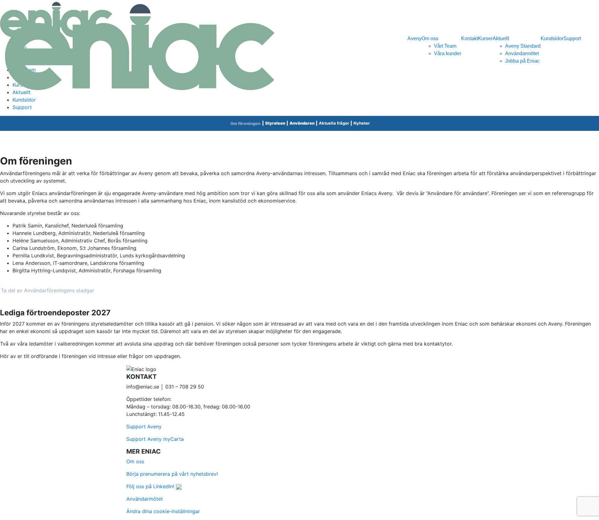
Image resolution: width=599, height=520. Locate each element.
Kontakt (469, 38)
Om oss (429, 38)
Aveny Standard (523, 46)
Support (572, 38)
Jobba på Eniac (522, 61)
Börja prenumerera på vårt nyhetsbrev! (172, 474)
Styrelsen (275, 123)
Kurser (485, 38)
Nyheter (361, 123)
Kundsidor (552, 38)
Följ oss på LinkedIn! (151, 486)
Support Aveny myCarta (155, 439)
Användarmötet (522, 53)
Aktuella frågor (334, 123)
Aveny (414, 38)
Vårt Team (445, 46)
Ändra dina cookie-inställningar (163, 511)
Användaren (302, 123)
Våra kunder (447, 53)
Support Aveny (144, 426)
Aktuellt (501, 38)
